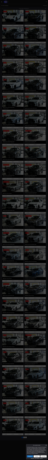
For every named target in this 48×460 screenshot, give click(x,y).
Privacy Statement (37, 458)
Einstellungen (43, 456)
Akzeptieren (30, 456)
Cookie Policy (32, 458)
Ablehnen (36, 456)
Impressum (41, 458)
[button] (46, 445)
